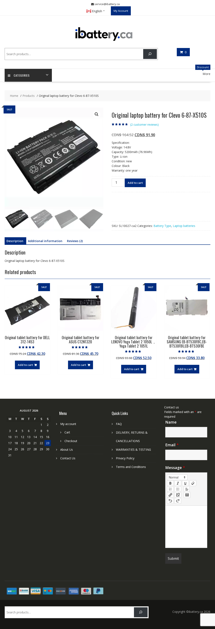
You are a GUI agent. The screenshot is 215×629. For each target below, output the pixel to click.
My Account (121, 11)
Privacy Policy (125, 458)
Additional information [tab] (45, 241)
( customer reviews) (144, 125)
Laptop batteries (184, 226)
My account (68, 424)
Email (172, 444)
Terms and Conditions (131, 467)
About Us (66, 450)
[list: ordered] (170, 489)
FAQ (119, 424)
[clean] (193, 483)
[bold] (170, 483)
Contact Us (67, 458)
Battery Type (162, 226)
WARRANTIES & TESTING (133, 450)
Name (171, 422)
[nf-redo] (177, 501)
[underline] (185, 483)
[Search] (150, 54)
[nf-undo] (170, 501)
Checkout (70, 441)
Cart (67, 432)
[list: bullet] (177, 489)
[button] (96, 114)
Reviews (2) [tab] (75, 241)
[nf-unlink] (177, 495)
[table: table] (187, 495)
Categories (22, 75)
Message (175, 467)
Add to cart (135, 183)
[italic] (177, 483)
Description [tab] (15, 241)
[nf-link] (170, 495)
